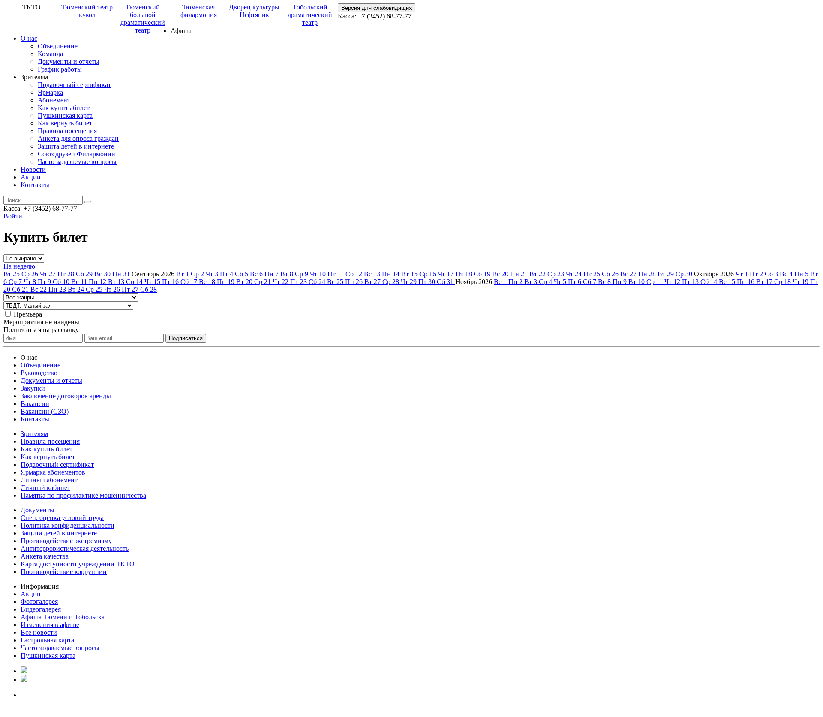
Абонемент (54, 100)
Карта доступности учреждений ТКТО (78, 564)
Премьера (28, 314)
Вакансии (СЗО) (45, 411)
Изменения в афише (50, 624)
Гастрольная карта (47, 640)
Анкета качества (45, 556)
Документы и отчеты (68, 61)
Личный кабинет (45, 487)
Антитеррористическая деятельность (75, 548)
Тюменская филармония (198, 10)
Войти (12, 216)
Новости (33, 169)
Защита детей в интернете (76, 146)
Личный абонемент (49, 480)
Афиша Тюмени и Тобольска (63, 617)
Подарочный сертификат (74, 84)
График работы (60, 69)
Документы (37, 510)
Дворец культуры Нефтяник (254, 10)
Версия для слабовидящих (376, 8)
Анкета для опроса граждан (78, 138)
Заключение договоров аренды (66, 396)
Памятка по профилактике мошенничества (83, 495)
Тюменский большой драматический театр (142, 18)
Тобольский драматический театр (310, 14)
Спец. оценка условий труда (62, 517)
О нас (29, 38)
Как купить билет (64, 107)
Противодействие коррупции (64, 571)
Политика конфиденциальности (67, 525)
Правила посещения (67, 130)
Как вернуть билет (65, 123)
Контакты (35, 184)
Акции (31, 177)
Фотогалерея (39, 601)
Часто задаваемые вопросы (77, 161)
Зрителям (34, 433)
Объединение (58, 46)
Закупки (33, 388)
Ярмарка (50, 92)
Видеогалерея (41, 609)
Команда (50, 53)
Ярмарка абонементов (53, 472)
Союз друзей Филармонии (76, 154)
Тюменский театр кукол (87, 10)
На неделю (19, 266)
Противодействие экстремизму (66, 540)
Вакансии (35, 403)
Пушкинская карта (65, 115)
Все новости (39, 632)
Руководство (39, 372)
